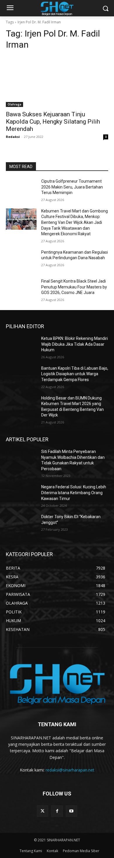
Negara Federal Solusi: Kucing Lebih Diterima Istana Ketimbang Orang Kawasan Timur (73, 493)
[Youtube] (71, 811)
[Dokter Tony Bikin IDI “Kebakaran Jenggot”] (21, 525)
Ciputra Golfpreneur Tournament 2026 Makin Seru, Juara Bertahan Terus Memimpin (72, 187)
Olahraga (14, 104)
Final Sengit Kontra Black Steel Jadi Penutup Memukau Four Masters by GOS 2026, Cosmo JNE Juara (74, 287)
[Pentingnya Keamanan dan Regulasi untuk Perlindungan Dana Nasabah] (21, 260)
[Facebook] (57, 811)
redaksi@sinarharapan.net (70, 770)
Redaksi (13, 136)
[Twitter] (42, 811)
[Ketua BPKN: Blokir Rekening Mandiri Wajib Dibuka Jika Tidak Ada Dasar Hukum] (21, 346)
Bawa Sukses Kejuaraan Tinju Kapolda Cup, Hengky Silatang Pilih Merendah (53, 121)
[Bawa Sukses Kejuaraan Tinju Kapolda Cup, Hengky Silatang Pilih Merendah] (57, 81)
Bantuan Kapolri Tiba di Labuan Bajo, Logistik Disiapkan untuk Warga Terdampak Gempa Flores (74, 374)
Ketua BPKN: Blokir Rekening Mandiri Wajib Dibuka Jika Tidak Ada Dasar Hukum (74, 344)
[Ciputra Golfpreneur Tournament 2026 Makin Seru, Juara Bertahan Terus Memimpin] (21, 189)
